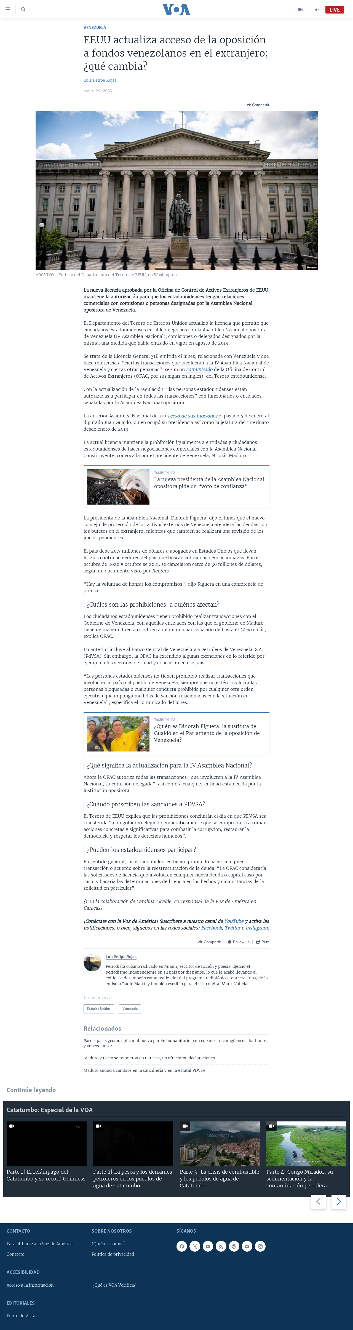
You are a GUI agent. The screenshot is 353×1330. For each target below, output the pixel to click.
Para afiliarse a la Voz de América (40, 1243)
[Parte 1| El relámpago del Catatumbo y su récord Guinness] (47, 1143)
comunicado (199, 369)
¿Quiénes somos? (108, 1243)
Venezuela (95, 27)
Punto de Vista (21, 1315)
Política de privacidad (113, 1254)
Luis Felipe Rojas (100, 80)
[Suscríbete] (247, 1246)
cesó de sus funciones (193, 416)
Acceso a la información (30, 1285)
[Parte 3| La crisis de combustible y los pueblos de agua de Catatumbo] (220, 1143)
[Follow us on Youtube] (208, 1246)
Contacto (16, 1254)
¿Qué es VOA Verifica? (114, 1285)
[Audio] (317, 10)
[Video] (300, 10)
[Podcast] (234, 1246)
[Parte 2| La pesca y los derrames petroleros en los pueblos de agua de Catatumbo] (133, 1143)
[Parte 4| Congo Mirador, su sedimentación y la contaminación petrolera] (306, 1143)
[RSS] (221, 1246)
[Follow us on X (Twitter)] (194, 1246)
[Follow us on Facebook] (181, 1246)
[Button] (258, 105)
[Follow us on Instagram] (260, 1246)
